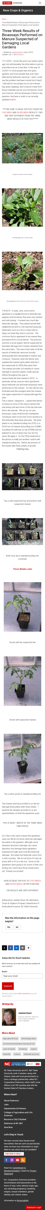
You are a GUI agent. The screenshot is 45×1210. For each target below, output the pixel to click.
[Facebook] (6, 1160)
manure (17, 1054)
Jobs (6, 1104)
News (4, 19)
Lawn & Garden (9, 1049)
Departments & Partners (15, 1108)
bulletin (13, 99)
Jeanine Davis (17, 52)
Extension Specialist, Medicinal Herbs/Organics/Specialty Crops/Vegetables (28, 1019)
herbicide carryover (31, 1054)
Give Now (8, 1127)
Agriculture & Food (10, 1039)
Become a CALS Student (15, 1119)
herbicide (6, 1054)
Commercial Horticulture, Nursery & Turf (19, 1044)
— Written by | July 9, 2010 (17, 52)
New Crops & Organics (18, 10)
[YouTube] (17, 1160)
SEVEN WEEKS (16, 884)
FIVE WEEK (7, 112)
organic (34, 1049)
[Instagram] (12, 1160)
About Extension (11, 1100)
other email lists (24, 994)
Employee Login (34, 1207)
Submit (8, 986)
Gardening (23, 1049)
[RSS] (23, 1160)
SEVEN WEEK (23, 112)
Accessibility (22, 1200)
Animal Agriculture (29, 1039)
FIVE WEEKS (35, 881)
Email (5, 971)
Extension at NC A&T (13, 1123)
